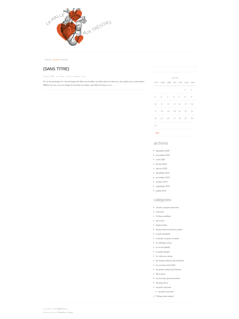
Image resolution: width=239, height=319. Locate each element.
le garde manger (163, 251)
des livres (160, 220)
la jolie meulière (163, 233)
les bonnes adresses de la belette (170, 260)
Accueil (56, 59)
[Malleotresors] (119, 26)
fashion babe (161, 225)
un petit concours (163, 287)
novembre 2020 (163, 155)
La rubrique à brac (78, 76)
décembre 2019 (162, 172)
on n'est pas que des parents (168, 278)
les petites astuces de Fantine (168, 269)
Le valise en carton (164, 256)
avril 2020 (160, 159)
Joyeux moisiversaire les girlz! (169, 229)
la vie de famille (163, 247)
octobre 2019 (162, 181)
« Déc (156, 132)
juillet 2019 (161, 190)
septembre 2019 (163, 186)
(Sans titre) (56, 68)
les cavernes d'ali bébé (165, 265)
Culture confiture (163, 216)
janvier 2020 (161, 168)
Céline (62, 76)
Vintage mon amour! (165, 296)
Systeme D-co (162, 282)
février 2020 (161, 164)
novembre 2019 (163, 177)
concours (160, 211)
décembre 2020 (162, 150)
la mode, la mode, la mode (167, 238)
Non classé (160, 273)
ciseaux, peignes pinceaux (167, 207)
